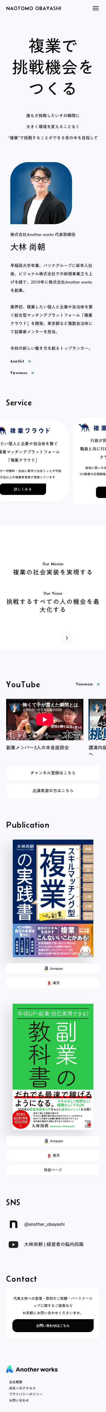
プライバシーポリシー (25, 1394)
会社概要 (15, 1382)
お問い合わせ (19, 1400)
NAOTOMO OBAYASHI (33, 8)
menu (96, 8)
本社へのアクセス (22, 1388)
